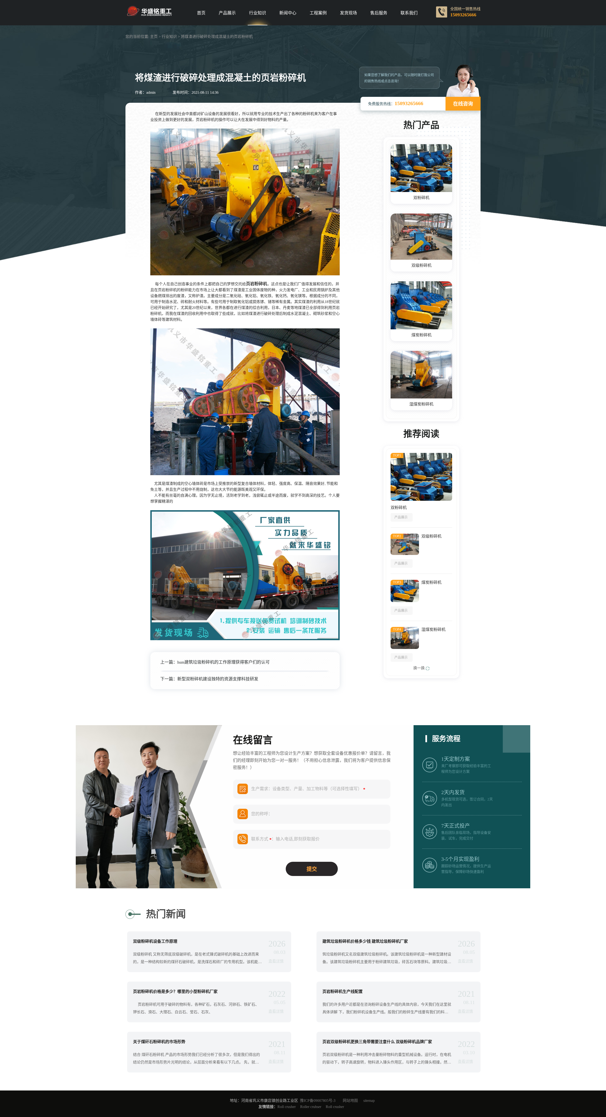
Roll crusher (286, 1107)
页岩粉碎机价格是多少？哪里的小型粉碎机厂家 (175, 992)
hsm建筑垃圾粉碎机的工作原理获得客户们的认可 (223, 662)
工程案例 (318, 13)
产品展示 (227, 13)
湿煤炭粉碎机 (421, 404)
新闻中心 (287, 13)
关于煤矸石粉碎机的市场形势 (159, 1042)
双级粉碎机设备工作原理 (155, 941)
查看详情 (276, 961)
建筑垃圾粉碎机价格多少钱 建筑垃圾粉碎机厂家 (365, 941)
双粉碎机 (421, 198)
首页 (201, 13)
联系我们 (409, 13)
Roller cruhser (310, 1107)
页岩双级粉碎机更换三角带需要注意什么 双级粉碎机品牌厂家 (377, 1042)
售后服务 (378, 13)
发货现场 (348, 13)
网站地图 (350, 1101)
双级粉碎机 (421, 265)
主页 (154, 37)
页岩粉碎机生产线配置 (342, 992)
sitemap (369, 1101)
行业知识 (257, 13)
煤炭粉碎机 (421, 335)
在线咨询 (463, 104)
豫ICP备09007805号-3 (317, 1101)
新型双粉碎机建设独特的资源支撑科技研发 (217, 679)
